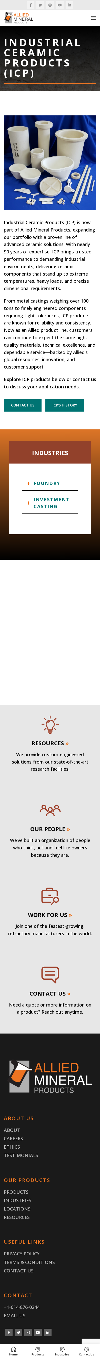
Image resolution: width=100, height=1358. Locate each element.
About (12, 1130)
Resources (17, 1217)
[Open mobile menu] (93, 18)
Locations (17, 1209)
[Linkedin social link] (69, 5)
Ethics (12, 1147)
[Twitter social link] (40, 5)
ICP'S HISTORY (65, 405)
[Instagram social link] (50, 5)
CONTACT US (22, 405)
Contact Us (19, 1271)
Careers (13, 1138)
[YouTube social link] (60, 5)
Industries (17, 1200)
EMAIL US (14, 1315)
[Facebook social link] (30, 5)
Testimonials (21, 1155)
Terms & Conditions (29, 1262)
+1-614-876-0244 (21, 1307)
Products (16, 1192)
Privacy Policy (21, 1254)
